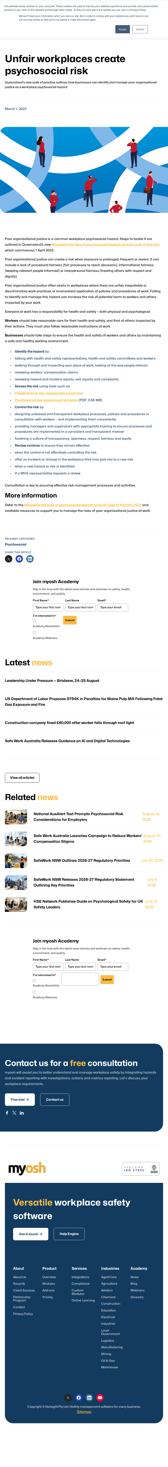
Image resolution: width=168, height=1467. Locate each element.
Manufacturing (112, 1347)
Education (108, 1310)
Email (102, 600)
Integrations (80, 1277)
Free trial (20, 1099)
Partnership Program (21, 1299)
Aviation (107, 1290)
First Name (41, 600)
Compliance (81, 1283)
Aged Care (109, 1277)
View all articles (22, 777)
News (135, 1277)
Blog (134, 1283)
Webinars (137, 1290)
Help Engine (69, 1234)
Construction (110, 1303)
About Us (19, 1277)
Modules (48, 1283)
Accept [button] (122, 29)
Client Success (24, 1290)
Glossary (137, 1297)
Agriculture (109, 1283)
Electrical (108, 1317)
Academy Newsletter (46, 626)
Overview (49, 1277)
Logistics (107, 1340)
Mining (106, 1354)
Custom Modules (78, 1292)
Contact (19, 1307)
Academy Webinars (45, 638)
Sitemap (84, 1412)
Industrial (108, 1323)
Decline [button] (140, 29)
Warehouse (109, 1367)
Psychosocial (15, 544)
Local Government (110, 1332)
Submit (70, 620)
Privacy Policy (23, 1314)
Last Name (72, 600)
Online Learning (83, 1300)
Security (19, 1283)
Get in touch (30, 1234)
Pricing (47, 1297)
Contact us (55, 1099)
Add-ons (48, 1290)
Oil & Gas (108, 1360)
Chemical (108, 1297)
